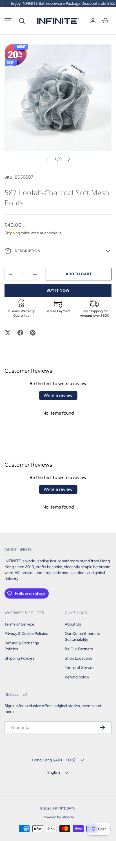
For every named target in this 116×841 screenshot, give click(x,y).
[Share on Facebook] (20, 333)
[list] (58, 97)
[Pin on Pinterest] (32, 333)
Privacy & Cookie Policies (26, 633)
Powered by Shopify (58, 817)
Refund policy (77, 677)
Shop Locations (78, 658)
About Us (73, 624)
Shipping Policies (19, 658)
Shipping (12, 233)
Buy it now (58, 290)
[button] (22, 21)
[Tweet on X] (8, 333)
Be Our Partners (79, 649)
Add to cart (79, 274)
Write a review (58, 395)
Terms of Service (19, 624)
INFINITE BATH (63, 808)
